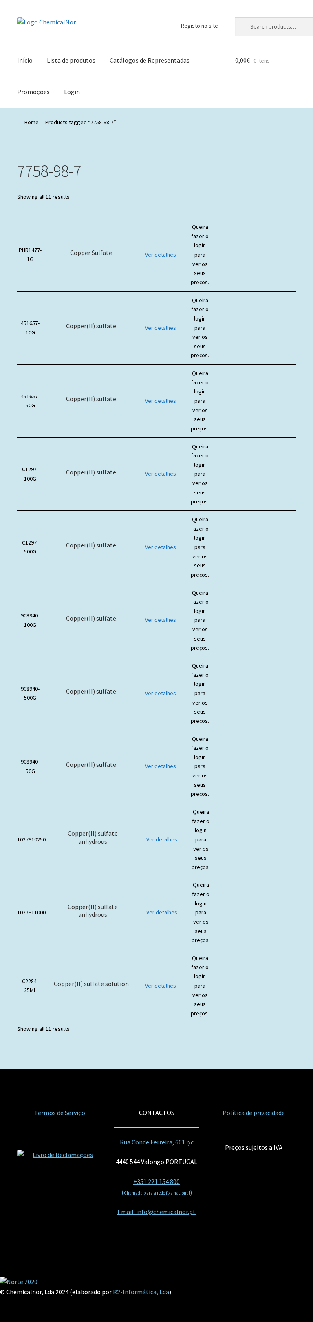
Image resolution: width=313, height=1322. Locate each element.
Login (72, 92)
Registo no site (199, 25)
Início (25, 60)
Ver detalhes (160, 254)
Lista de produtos (71, 60)
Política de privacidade (254, 1113)
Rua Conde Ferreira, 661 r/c (157, 1142)
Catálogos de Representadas (150, 60)
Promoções (33, 92)
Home (31, 122)
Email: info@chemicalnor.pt (156, 1212)
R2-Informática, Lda (141, 1292)
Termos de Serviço (59, 1113)
